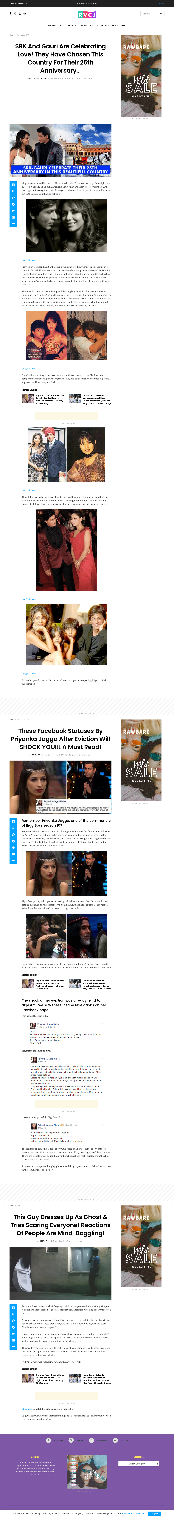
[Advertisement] (60, 100)
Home (12, 35)
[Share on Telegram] (13, 204)
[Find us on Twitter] (15, 13)
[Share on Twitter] (13, 191)
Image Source (29, 260)
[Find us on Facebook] (10, 13)
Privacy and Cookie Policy (134, 1513)
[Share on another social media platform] (13, 224)
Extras (105, 25)
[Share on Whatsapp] (13, 198)
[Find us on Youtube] (25, 13)
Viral (124, 25)
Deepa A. (44, 1241)
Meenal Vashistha (38, 78)
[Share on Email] (13, 217)
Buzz (62, 25)
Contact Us (22, 3)
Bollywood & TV (23, 35)
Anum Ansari (38, 755)
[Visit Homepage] (87, 14)
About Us (13, 3)
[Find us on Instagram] (20, 13)
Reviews (52, 25)
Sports (72, 25)
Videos (94, 25)
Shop (162, 3)
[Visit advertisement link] (141, 76)
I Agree (155, 1513)
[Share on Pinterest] (13, 211)
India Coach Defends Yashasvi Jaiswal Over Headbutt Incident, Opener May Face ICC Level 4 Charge (97, 399)
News (115, 25)
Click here (27, 1408)
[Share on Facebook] (13, 184)
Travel (83, 25)
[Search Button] (161, 13)
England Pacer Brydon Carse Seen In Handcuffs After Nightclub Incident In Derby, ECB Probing (50, 399)
